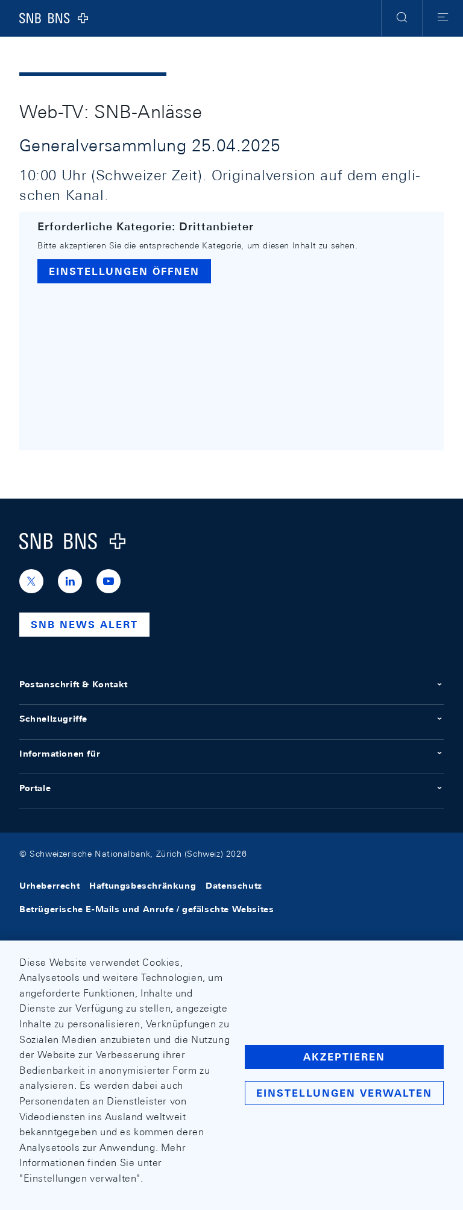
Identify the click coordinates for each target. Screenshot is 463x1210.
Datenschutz (234, 886)
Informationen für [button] (59, 753)
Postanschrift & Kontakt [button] (73, 684)
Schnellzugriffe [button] (53, 718)
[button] (402, 18)
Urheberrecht (49, 886)
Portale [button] (35, 788)
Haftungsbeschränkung (142, 886)
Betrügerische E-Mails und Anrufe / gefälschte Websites (146, 909)
